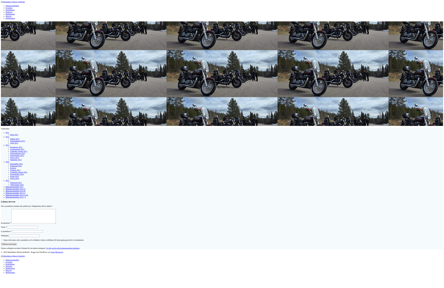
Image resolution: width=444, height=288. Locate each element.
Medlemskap (10, 14)
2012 (7, 137)
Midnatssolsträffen (12, 6)
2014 (7, 162)
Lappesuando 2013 (17, 149)
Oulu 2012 (14, 143)
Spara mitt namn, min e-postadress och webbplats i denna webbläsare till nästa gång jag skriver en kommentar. (44, 240)
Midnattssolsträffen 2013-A (16, 193)
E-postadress (6, 231)
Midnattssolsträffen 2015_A (16, 197)
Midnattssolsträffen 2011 (14, 187)
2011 (7, 133)
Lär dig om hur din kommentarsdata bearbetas (62, 248)
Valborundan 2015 (17, 185)
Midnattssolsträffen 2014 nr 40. (17, 195)
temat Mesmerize (57, 252)
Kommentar (6, 223)
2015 (7, 181)
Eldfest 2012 (14, 139)
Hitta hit (8, 16)
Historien (9, 12)
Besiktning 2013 (16, 147)
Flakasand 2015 (16, 183)
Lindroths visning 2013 (18, 151)
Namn (4, 227)
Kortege (13, 168)
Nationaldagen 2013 (17, 153)
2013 (7, 145)
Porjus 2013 (14, 158)
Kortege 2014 (15, 170)
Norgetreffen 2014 (17, 174)
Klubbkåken (10, 10)
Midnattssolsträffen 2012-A (16, 189)
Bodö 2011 (14, 135)
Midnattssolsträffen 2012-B (15, 191)
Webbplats (5, 236)
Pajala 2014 (14, 176)
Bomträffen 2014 (16, 164)
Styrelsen (9, 8)
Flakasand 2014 (16, 166)
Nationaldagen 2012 (17, 141)
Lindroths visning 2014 (18, 172)
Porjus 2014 (14, 178)
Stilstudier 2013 (16, 160)
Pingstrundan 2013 (17, 156)
